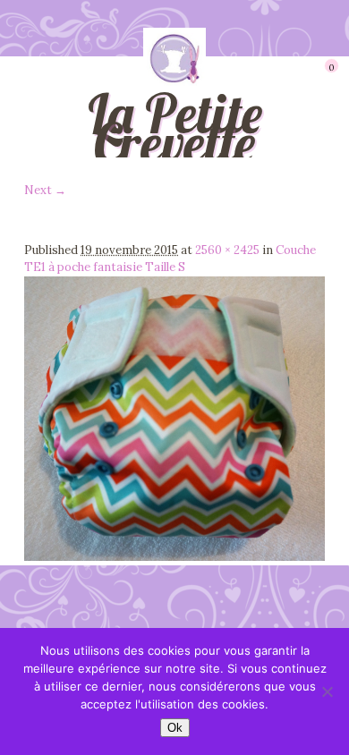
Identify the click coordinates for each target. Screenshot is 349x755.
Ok (175, 727)
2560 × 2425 (227, 250)
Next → (45, 190)
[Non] (327, 691)
